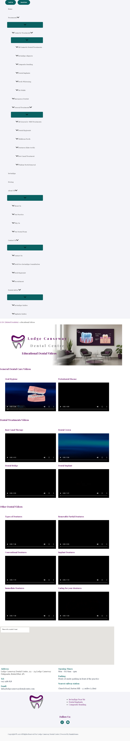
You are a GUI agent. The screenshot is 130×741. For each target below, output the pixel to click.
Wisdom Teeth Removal (27, 165)
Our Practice (19, 215)
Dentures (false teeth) (26, 148)
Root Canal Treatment (26, 156)
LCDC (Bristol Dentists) (9, 322)
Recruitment (19, 281)
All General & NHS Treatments (29, 122)
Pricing (11, 182)
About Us (17, 206)
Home (10, 9)
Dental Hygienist (24, 130)
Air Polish (22, 90)
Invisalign (12, 173)
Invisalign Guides (21, 305)
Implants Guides (20, 314)
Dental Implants (24, 73)
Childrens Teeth (24, 139)
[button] (10, 2)
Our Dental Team (20, 232)
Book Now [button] (24, 2)
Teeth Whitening (24, 82)
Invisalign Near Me (77, 699)
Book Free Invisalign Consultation (27, 264)
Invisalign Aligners (25, 56)
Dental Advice (13, 290)
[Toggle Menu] (25, 25)
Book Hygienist (20, 273)
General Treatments (22, 107)
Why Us (17, 223)
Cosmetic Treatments (22, 33)
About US (11, 191)
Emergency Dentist (21, 99)
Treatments (12, 18)
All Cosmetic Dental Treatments (30, 47)
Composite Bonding (25, 64)
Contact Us (12, 240)
